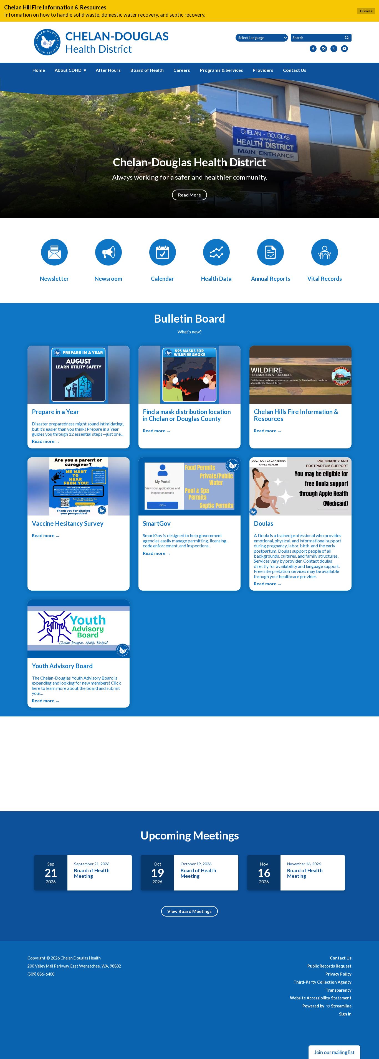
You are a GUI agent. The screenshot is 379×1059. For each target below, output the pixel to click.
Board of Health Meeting (92, 873)
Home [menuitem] (38, 70)
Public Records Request (329, 966)
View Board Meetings (189, 911)
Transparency (339, 990)
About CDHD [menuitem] (68, 70)
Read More (189, 194)
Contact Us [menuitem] (294, 70)
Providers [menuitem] (263, 70)
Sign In (345, 1014)
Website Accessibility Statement (321, 998)
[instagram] (323, 49)
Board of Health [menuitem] (147, 70)
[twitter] (333, 49)
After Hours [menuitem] (108, 70)
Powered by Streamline (327, 1006)
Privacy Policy (338, 974)
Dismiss (366, 11)
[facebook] (313, 49)
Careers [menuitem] (181, 70)
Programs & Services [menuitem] (221, 70)
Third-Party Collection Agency (323, 982)
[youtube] (344, 49)
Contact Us (341, 958)
